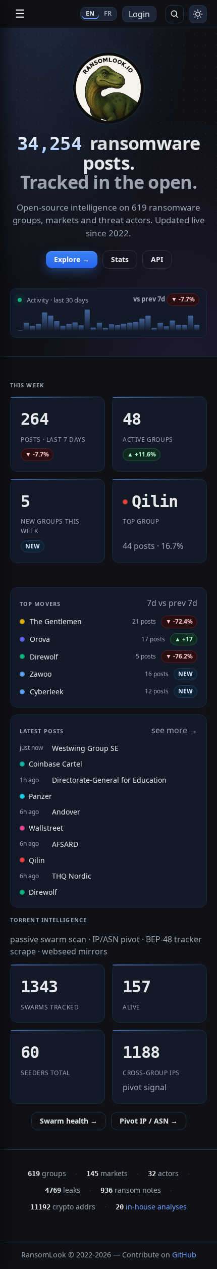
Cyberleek (46, 691)
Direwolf (44, 657)
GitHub (184, 1254)
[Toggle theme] (198, 14)
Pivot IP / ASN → (149, 1121)
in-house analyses (151, 1206)
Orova (40, 639)
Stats (120, 259)
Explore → (71, 259)
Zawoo (40, 674)
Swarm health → (68, 1121)
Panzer (40, 796)
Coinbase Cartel (55, 764)
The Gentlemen (56, 621)
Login (139, 14)
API (157, 259)
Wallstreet (46, 828)
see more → (174, 730)
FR (108, 13)
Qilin (37, 860)
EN (90, 13)
